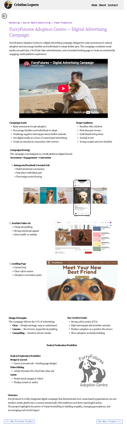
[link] (94, 5)
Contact (113, 5)
